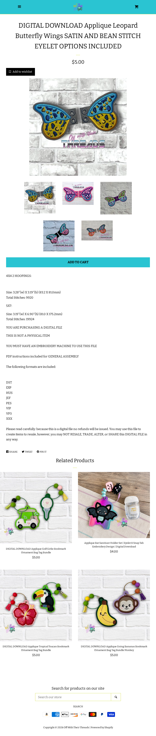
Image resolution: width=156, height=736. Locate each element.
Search (78, 706)
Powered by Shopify (102, 727)
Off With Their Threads (76, 727)
